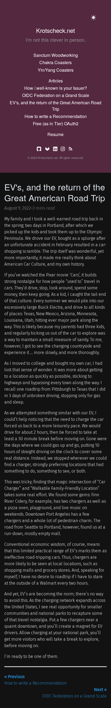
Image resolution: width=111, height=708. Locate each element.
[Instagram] (63, 150)
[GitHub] (39, 150)
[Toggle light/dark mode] (93, 17)
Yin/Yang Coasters (56, 70)
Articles (55, 81)
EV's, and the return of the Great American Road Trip (55, 105)
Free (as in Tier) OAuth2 (55, 123)
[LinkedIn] (55, 150)
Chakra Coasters (55, 62)
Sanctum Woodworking (55, 55)
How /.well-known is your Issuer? (55, 88)
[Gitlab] (48, 150)
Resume (55, 134)
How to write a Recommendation (56, 116)
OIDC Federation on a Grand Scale (55, 95)
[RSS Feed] (70, 150)
